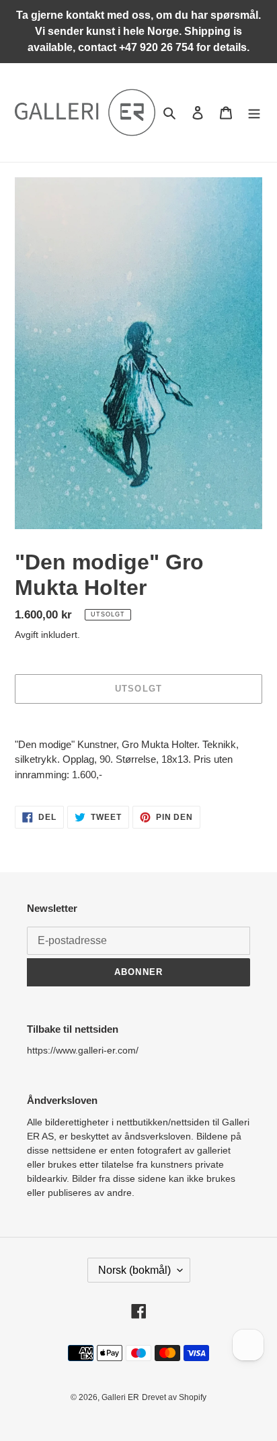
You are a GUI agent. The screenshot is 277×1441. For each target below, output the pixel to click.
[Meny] (254, 112)
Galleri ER (120, 1397)
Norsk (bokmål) (134, 1270)
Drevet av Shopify (174, 1397)
